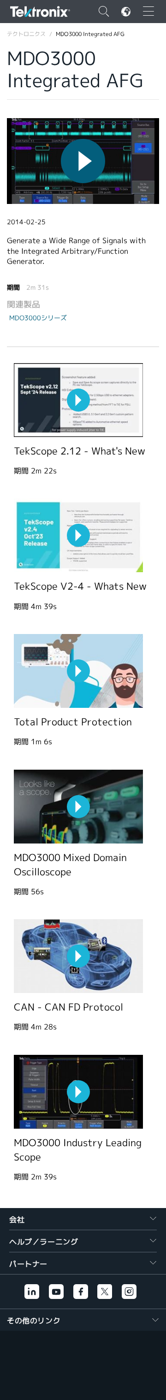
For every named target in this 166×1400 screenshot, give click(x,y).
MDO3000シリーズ (38, 318)
